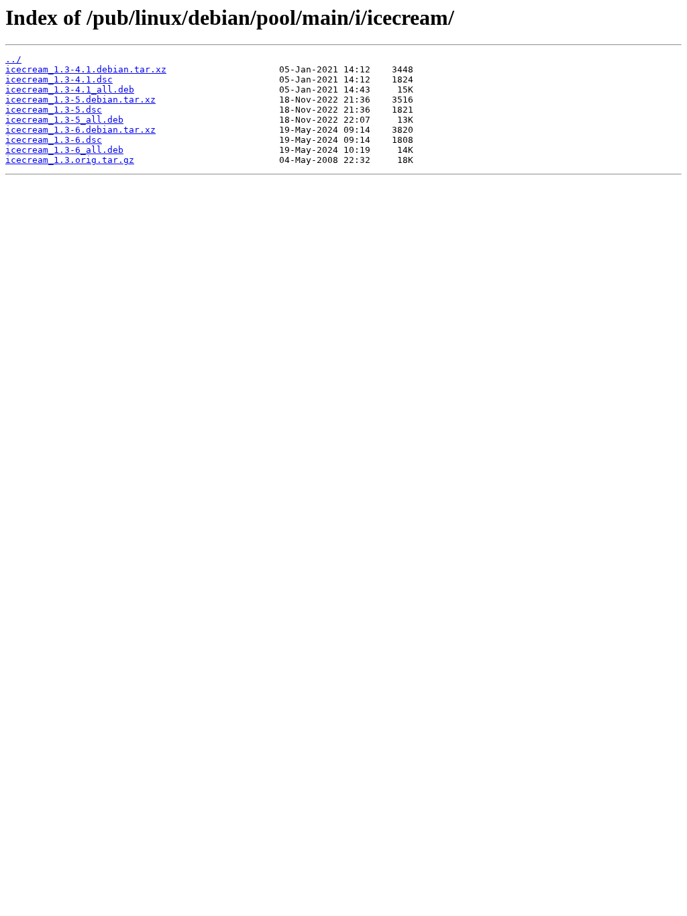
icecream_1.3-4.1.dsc (59, 79)
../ (13, 59)
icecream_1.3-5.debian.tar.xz (80, 100)
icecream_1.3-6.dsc (53, 140)
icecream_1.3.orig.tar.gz (69, 160)
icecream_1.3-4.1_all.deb (69, 89)
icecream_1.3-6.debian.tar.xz (80, 130)
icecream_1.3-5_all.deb (64, 120)
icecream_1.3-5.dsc (53, 110)
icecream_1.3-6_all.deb (64, 150)
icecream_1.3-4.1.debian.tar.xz (85, 69)
